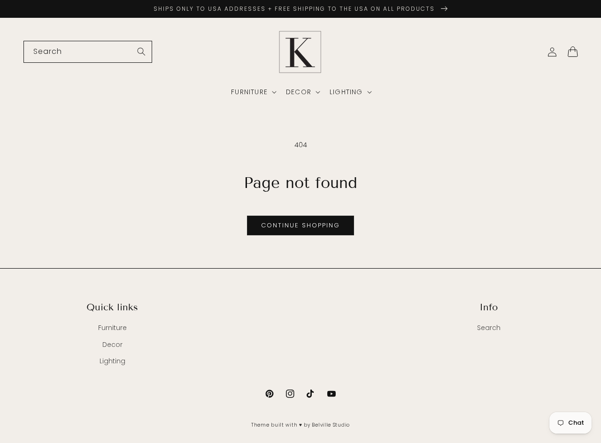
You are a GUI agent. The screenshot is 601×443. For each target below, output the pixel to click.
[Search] (141, 51)
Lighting (112, 361)
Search (489, 327)
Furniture (112, 327)
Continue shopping (300, 225)
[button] (252, 92)
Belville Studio (331, 424)
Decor (112, 344)
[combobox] (88, 51)
